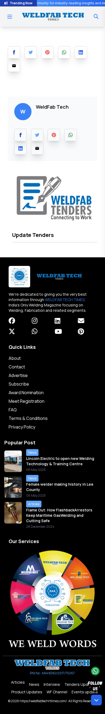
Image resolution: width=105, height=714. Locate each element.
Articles (18, 682)
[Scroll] (96, 700)
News (34, 684)
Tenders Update (79, 684)
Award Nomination (26, 393)
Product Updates (26, 691)
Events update (85, 691)
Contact (17, 367)
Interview (52, 684)
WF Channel (57, 691)
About (15, 358)
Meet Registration (26, 401)
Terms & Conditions (28, 418)
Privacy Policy (22, 427)
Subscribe (19, 384)
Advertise (18, 375)
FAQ (13, 410)
